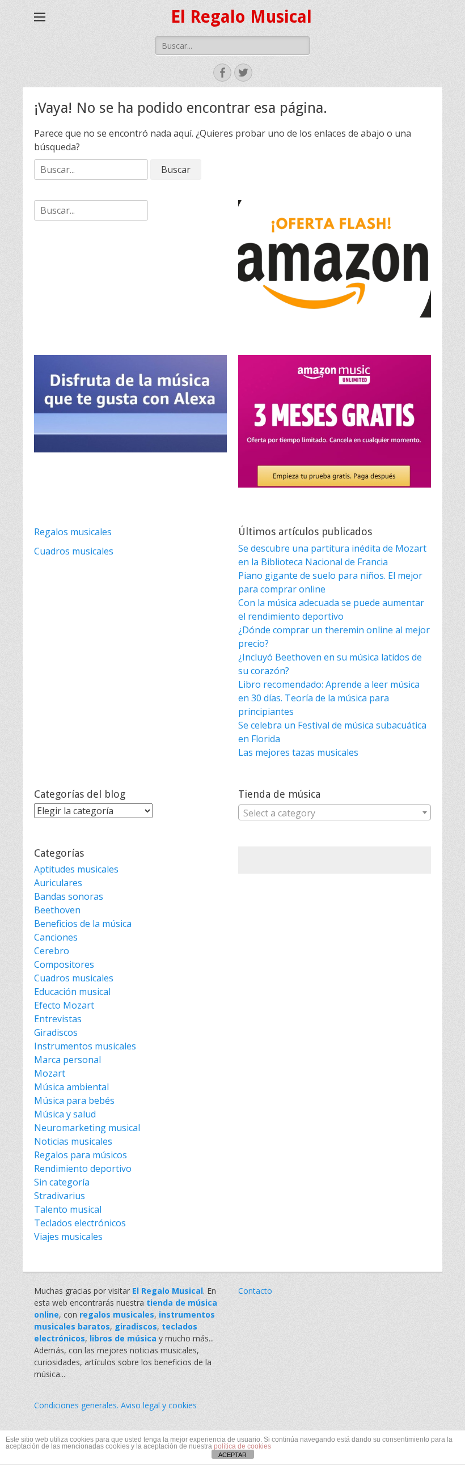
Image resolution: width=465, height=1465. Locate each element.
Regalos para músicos (80, 1155)
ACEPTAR (232, 1454)
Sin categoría (62, 1182)
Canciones (56, 937)
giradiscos (136, 1326)
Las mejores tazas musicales (298, 752)
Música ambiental (71, 1087)
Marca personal (67, 1059)
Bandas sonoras (68, 896)
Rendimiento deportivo (83, 1168)
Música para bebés (74, 1100)
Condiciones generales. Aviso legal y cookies (115, 1405)
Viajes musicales (68, 1236)
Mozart (49, 1073)
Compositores (64, 964)
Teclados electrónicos (80, 1223)
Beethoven (57, 910)
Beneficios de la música (83, 923)
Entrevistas (58, 1019)
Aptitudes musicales (76, 869)
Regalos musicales (73, 532)
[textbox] (334, 813)
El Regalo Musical (241, 17)
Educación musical (72, 991)
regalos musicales (116, 1314)
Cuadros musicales (73, 551)
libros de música (123, 1338)
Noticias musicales (73, 1141)
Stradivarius (59, 1195)
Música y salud (65, 1114)
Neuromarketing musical (87, 1127)
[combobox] (334, 812)
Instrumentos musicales (85, 1046)
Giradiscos (56, 1032)
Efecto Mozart (64, 1005)
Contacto (255, 1290)
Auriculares (58, 883)
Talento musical (68, 1209)
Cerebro (51, 951)
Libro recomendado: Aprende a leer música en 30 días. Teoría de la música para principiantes (329, 698)
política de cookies (242, 1446)
